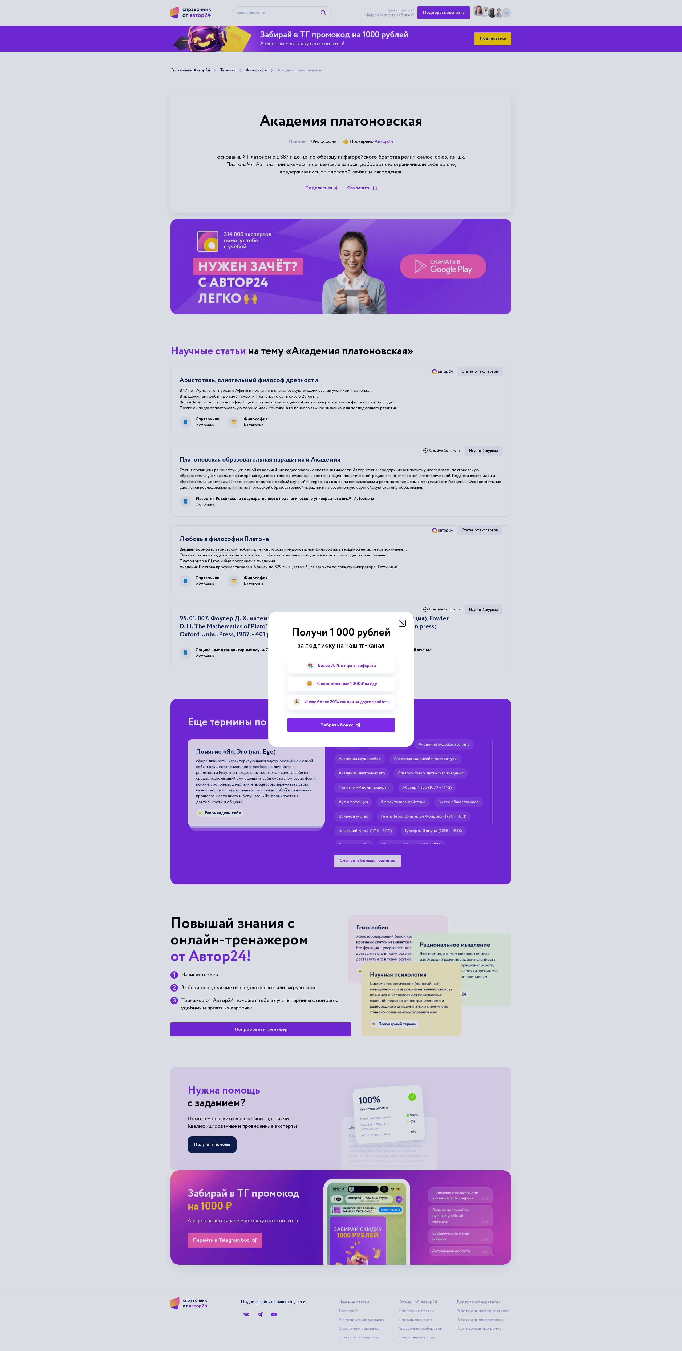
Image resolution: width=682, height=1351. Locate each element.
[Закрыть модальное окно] (402, 623)
